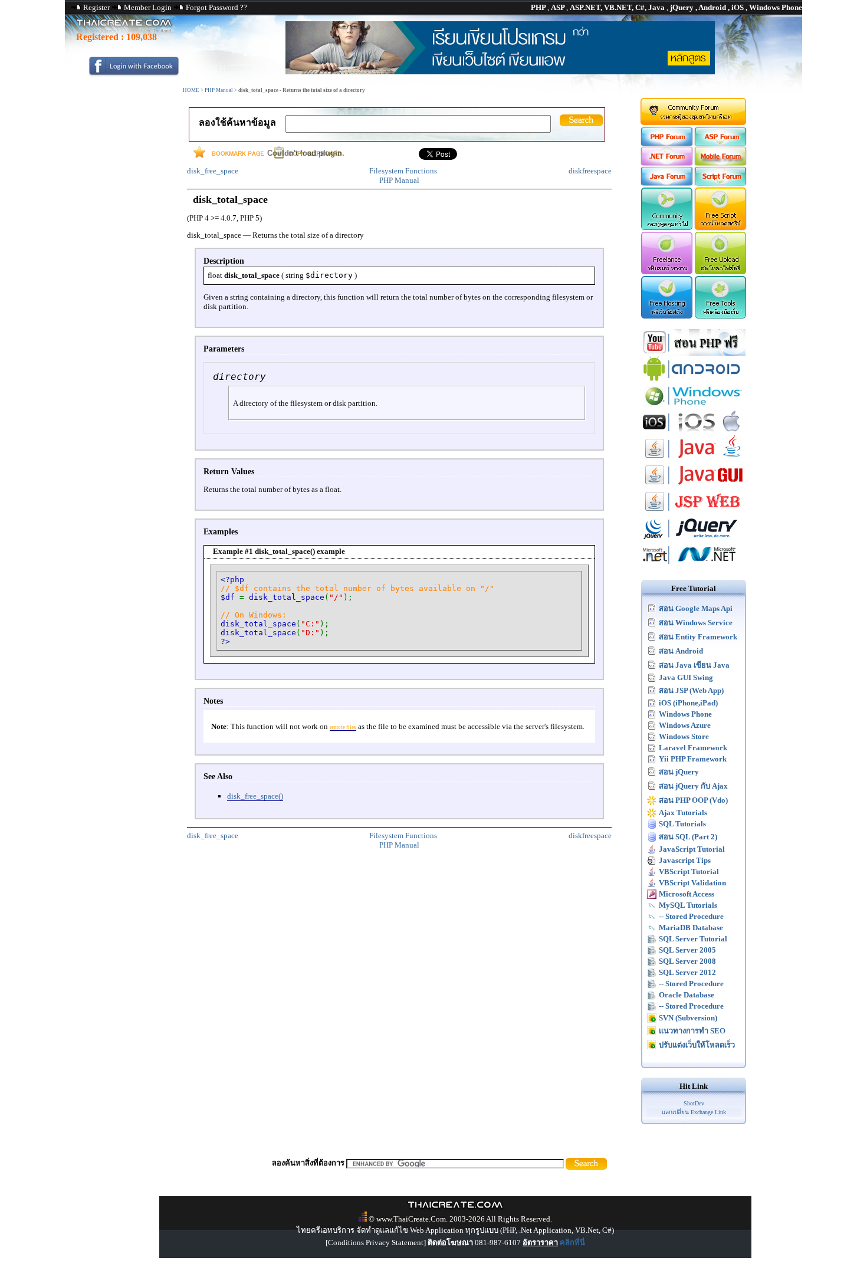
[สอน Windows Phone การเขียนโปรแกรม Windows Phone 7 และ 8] (694, 406)
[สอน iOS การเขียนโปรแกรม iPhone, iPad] (694, 432)
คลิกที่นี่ (572, 1242)
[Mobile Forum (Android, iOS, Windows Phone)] (721, 163)
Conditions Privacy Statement (375, 1242)
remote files (343, 727)
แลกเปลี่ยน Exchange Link (694, 1112)
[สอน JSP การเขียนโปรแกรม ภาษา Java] (694, 512)
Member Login (148, 7)
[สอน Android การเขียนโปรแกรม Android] (694, 379)
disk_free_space (212, 170)
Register (96, 7)
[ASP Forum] (721, 143)
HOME (191, 90)
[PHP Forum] (666, 143)
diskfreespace (590, 170)
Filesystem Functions (403, 170)
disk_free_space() (255, 796)
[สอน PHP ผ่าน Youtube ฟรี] (694, 353)
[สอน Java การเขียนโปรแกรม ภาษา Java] (694, 459)
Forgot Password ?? (216, 7)
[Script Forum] (721, 183)
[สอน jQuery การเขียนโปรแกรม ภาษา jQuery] (694, 538)
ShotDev (694, 1103)
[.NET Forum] (666, 163)
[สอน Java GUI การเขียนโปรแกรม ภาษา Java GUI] (694, 485)
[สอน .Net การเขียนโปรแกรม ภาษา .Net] (694, 565)
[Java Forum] (666, 183)
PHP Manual (219, 90)
